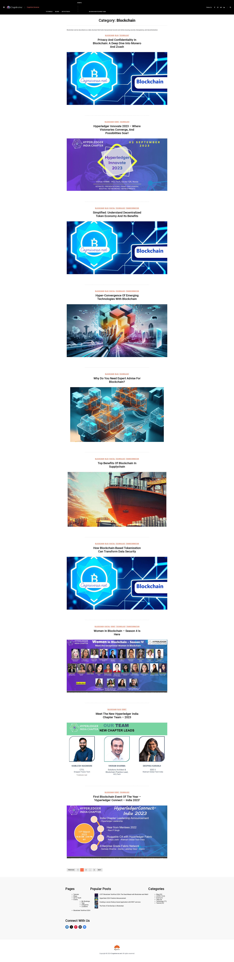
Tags (83, 8)
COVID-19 (159, 896)
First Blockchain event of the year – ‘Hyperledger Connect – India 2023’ (117, 798)
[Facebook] (84, 927)
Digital (112, 208)
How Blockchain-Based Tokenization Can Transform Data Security (117, 549)
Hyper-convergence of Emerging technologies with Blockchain (117, 297)
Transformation (132, 208)
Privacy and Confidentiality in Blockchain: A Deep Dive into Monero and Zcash (117, 43)
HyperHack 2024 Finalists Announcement (113, 898)
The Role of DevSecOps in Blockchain (112, 906)
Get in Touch (66, 11)
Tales (158, 899)
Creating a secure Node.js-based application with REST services (120, 902)
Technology (124, 35)
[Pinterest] (75, 927)
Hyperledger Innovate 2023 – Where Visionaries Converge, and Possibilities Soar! (117, 129)
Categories (83, 10)
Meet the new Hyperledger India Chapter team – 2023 (117, 715)
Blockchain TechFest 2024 (97, 11)
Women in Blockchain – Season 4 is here (117, 632)
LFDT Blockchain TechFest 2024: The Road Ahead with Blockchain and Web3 (124, 894)
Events (79, 2)
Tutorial (158, 903)
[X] (71, 927)
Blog (117, 35)
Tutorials (49, 11)
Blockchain (109, 35)
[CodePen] (80, 927)
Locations (83, 11)
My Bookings (83, 6)
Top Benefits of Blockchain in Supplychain (117, 464)
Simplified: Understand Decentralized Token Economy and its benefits (117, 214)
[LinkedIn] (67, 927)
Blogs (57, 11)
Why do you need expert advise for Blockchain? (117, 380)
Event (117, 121)
